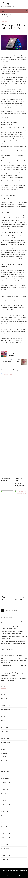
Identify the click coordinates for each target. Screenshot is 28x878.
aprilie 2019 (4, 826)
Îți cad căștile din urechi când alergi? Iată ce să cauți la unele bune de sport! (13, 622)
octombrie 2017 (5, 855)
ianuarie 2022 (5, 771)
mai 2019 (3, 822)
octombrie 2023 (5, 705)
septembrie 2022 (5, 746)
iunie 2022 (4, 753)
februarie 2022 (5, 768)
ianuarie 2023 (5, 738)
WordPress (19, 874)
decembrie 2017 (5, 852)
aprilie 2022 (4, 760)
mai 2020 (3, 800)
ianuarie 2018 (5, 848)
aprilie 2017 (4, 863)
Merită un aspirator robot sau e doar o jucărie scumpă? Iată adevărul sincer (12, 627)
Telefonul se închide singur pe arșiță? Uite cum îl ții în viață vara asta (14, 637)
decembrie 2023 (5, 702)
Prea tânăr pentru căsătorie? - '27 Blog (11, 678)
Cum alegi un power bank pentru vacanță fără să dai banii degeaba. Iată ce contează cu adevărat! (13, 642)
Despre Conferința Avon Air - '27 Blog (10, 654)
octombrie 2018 (5, 837)
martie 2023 (4, 731)
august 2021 (4, 789)
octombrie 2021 (5, 782)
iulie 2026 (3, 694)
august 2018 (4, 841)
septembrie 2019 (5, 808)
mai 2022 (3, 757)
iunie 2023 (4, 720)
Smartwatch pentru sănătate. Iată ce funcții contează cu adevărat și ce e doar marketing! (12, 632)
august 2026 (4, 691)
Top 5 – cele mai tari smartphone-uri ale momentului (6, 598)
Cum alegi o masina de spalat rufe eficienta (5, 480)
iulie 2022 (3, 749)
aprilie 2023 (4, 727)
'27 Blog (5, 3)
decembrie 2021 (5, 775)
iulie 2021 (3, 793)
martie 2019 (4, 830)
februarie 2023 (5, 735)
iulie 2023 (3, 716)
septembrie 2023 (5, 709)
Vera (4, 32)
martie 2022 (4, 764)
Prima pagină (10, 876)
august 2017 (4, 859)
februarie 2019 (5, 833)
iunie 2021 (4, 797)
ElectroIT (4, 21)
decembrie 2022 (5, 742)
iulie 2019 (3, 815)
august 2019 (4, 811)
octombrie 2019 (5, 804)
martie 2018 (4, 844)
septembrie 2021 (5, 786)
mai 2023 (3, 724)
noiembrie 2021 (5, 778)
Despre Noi (18, 876)
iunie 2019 (4, 819)
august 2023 (4, 713)
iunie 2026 (4, 698)
